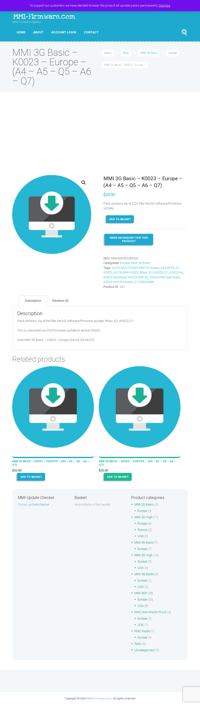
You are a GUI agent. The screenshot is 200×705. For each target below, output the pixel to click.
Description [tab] (33, 300)
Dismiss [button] (164, 5)
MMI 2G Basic (144, 504)
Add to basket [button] (31, 477)
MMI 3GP (140, 593)
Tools (137, 644)
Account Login (63, 32)
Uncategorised (144, 650)
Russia (142, 530)
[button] (83, 182)
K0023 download (115, 277)
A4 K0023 (167, 268)
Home (21, 32)
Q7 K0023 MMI (144, 282)
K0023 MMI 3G (138, 277)
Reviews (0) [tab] (60, 300)
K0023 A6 (176, 272)
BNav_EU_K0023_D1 (154, 272)
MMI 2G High (143, 517)
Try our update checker (34, 504)
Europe (173, 53)
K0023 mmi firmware (117, 282)
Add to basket (120, 219)
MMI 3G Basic (148, 53)
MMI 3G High (143, 555)
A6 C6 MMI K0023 (126, 272)
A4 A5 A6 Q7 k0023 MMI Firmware (135, 268)
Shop (126, 53)
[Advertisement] (100, 138)
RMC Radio (142, 631)
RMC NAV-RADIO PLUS (150, 612)
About (38, 32)
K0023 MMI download (165, 277)
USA (141, 536)
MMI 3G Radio (144, 574)
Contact (91, 32)
